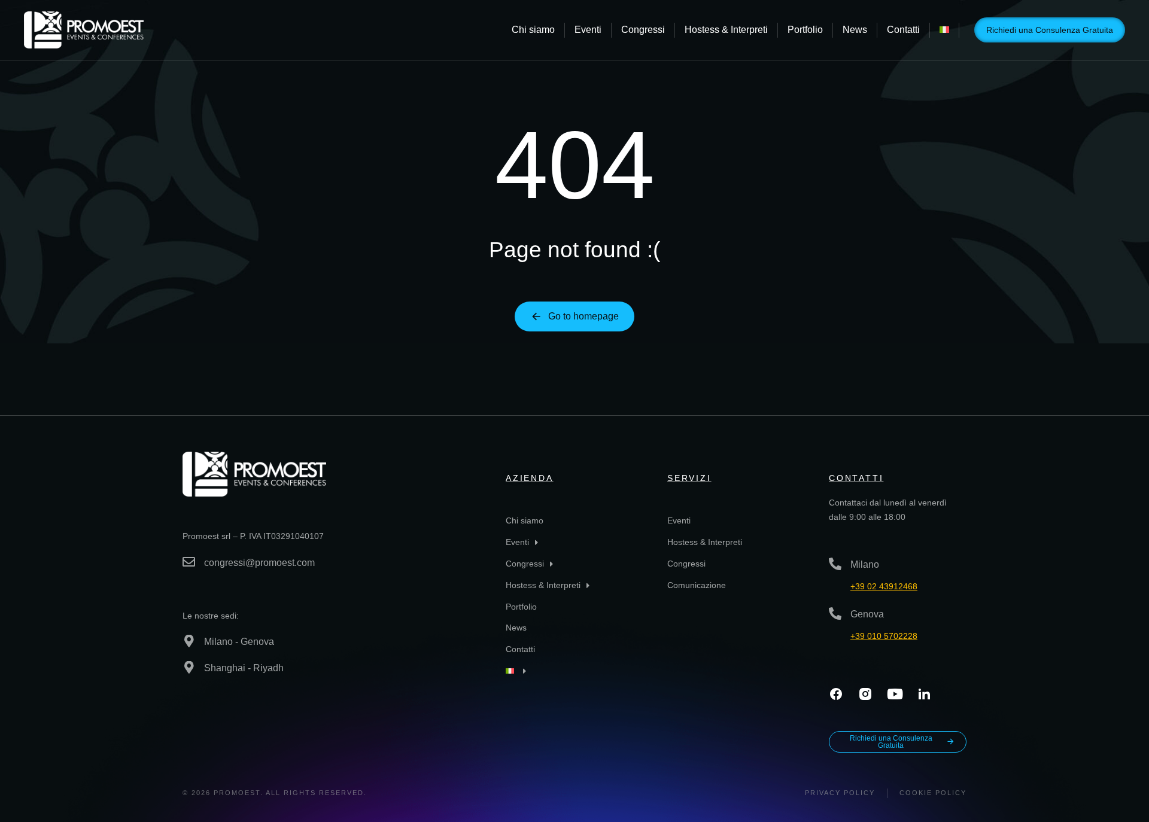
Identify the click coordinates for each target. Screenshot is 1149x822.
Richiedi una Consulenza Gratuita (1049, 30)
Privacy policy (840, 792)
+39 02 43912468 (883, 586)
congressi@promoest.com (259, 563)
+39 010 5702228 (883, 636)
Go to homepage (583, 316)
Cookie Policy (932, 792)
